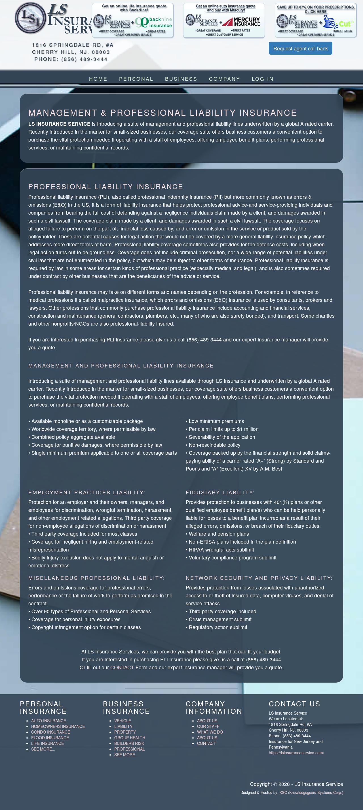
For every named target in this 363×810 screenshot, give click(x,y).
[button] (133, 21)
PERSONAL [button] (136, 78)
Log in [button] (263, 78)
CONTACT (122, 667)
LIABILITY (123, 726)
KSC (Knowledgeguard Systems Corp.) (311, 792)
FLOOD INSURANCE (50, 737)
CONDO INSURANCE (50, 732)
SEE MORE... (43, 749)
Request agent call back (300, 48)
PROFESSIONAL (129, 749)
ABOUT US (207, 720)
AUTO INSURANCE (48, 720)
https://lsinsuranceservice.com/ (296, 752)
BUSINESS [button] (181, 78)
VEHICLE (122, 720)
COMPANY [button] (224, 78)
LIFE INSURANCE (47, 743)
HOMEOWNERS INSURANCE (58, 726)
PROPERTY (125, 732)
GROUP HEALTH (129, 737)
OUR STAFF (208, 726)
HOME (98, 78)
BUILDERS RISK (129, 743)
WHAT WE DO (210, 732)
